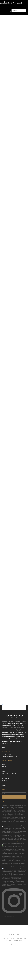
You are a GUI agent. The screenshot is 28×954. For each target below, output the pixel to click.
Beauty (4, 769)
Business (4, 780)
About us (4, 747)
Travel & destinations (9, 773)
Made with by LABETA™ (14, 934)
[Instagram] (14, 944)
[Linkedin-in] (16, 944)
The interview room (8, 783)
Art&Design (5, 778)
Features (4, 785)
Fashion (4, 766)
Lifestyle (5, 771)
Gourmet (4, 776)
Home (3, 764)
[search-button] (13, 14)
